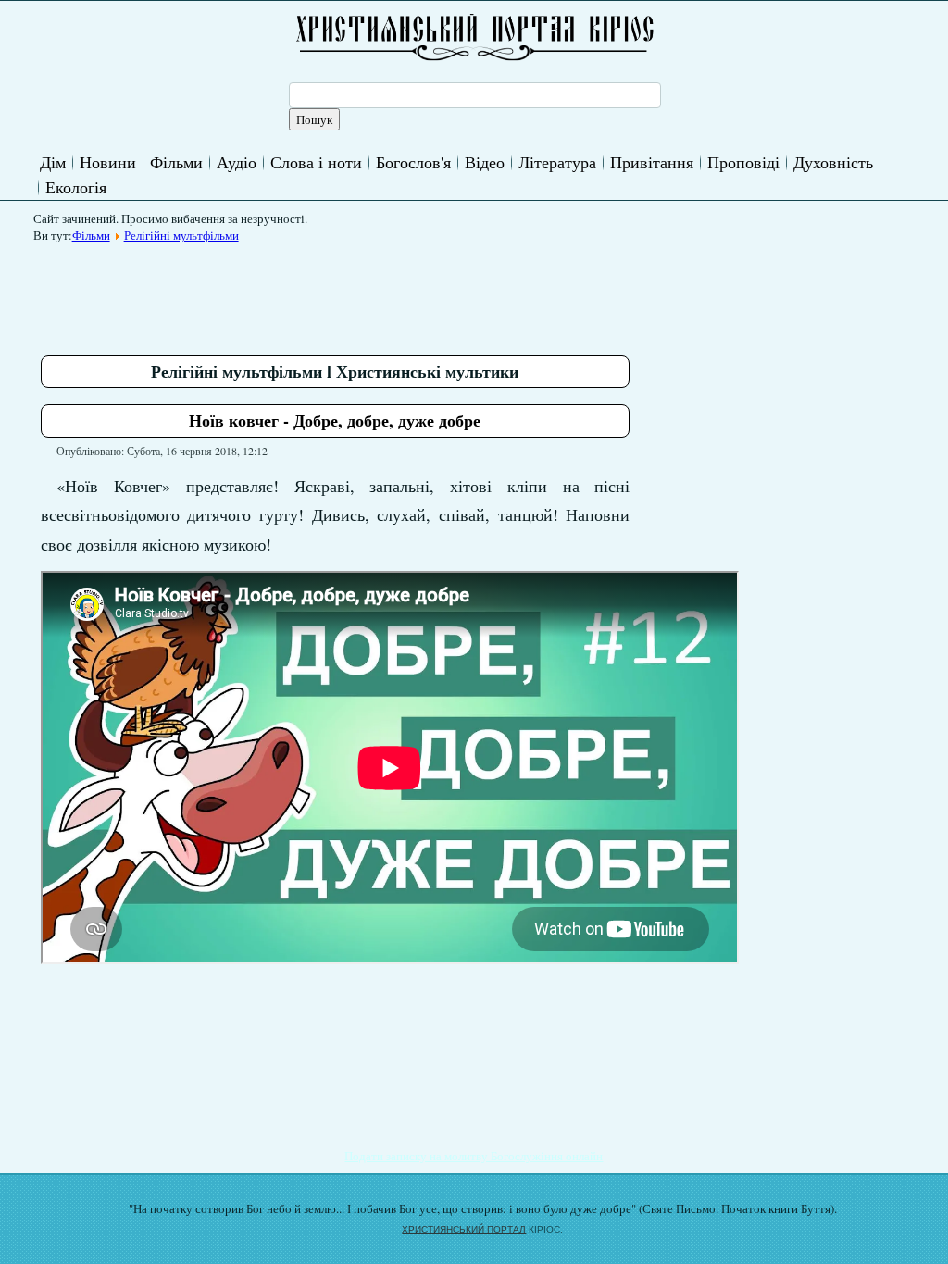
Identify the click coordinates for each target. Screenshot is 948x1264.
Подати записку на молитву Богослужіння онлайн (473, 1155)
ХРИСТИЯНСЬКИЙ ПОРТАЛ (464, 1229)
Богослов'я (413, 162)
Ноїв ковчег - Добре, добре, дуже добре (334, 420)
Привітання (651, 162)
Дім (53, 162)
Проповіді (743, 162)
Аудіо (236, 162)
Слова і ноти (316, 162)
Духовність (833, 162)
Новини (108, 162)
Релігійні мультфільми (181, 235)
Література (557, 162)
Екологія (75, 187)
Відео (485, 162)
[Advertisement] (378, 292)
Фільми (176, 162)
